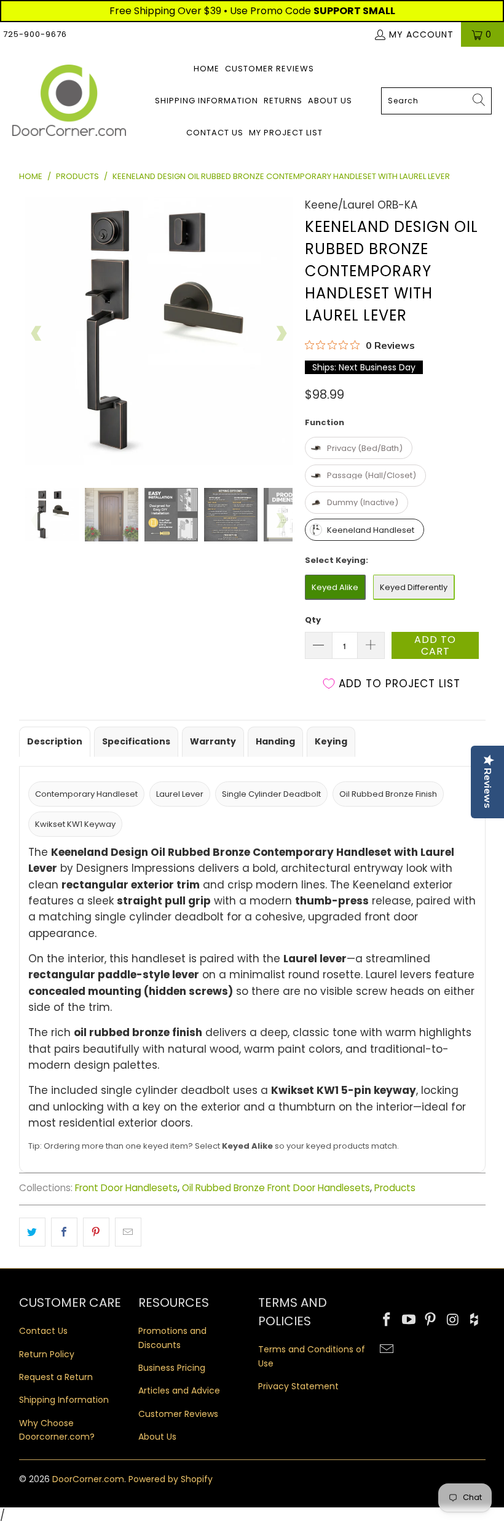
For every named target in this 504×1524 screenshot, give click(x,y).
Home (206, 68)
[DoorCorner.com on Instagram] (453, 1320)
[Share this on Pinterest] (96, 1232)
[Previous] (37, 333)
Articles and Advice (179, 1390)
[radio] (358, 448)
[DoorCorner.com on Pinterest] (431, 1320)
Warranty (213, 741)
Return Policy (46, 1354)
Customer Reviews (269, 68)
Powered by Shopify (170, 1479)
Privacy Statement (298, 1386)
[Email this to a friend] (128, 1232)
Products (394, 1187)
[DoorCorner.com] (69, 101)
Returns (283, 100)
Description (54, 741)
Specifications (136, 741)
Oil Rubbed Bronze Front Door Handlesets (276, 1187)
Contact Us (214, 132)
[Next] (281, 333)
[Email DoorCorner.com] (387, 1350)
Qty (313, 620)
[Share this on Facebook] (64, 1232)
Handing (275, 741)
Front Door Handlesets (126, 1187)
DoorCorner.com (88, 1479)
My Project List (286, 132)
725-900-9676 (35, 34)
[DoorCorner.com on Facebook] (387, 1320)
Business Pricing (171, 1368)
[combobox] (436, 100)
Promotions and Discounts (172, 1337)
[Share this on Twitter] (32, 1232)
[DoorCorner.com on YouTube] (409, 1320)
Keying (331, 741)
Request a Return (56, 1377)
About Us (330, 100)
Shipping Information (206, 100)
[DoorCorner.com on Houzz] (475, 1320)
